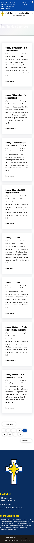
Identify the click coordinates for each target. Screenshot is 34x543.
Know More (9, 81)
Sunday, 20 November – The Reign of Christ (15, 96)
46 (20, 434)
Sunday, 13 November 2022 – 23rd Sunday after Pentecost (16, 143)
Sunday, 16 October (12, 237)
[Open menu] (32, 21)
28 (4, 434)
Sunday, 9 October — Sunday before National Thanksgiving (16, 328)
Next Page (26, 441)
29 (10, 434)
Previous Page (9, 424)
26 (19, 430)
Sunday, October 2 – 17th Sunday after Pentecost (14, 375)
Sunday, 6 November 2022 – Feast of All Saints (16, 191)
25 (13, 430)
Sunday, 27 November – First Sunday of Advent (16, 49)
